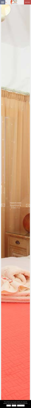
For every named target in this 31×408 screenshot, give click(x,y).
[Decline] (29, 404)
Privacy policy (21, 405)
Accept (8, 405)
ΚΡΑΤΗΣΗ (27, 2)
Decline (14, 405)
